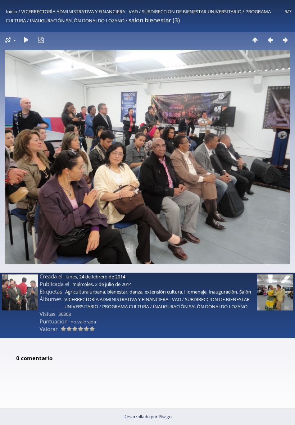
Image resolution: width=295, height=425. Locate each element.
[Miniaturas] (255, 40)
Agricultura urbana (85, 291)
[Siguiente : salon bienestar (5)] (285, 40)
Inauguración (223, 291)
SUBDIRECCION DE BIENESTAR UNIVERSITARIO (191, 11)
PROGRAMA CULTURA (125, 306)
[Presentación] (25, 40)
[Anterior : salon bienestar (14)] (270, 40)
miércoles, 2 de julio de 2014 (102, 284)
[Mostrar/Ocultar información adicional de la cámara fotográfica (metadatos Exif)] (41, 40)
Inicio (11, 11)
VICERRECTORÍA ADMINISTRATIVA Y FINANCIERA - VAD (79, 11)
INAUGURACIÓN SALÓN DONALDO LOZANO (77, 20)
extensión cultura (163, 291)
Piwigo (165, 416)
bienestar (117, 291)
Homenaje (195, 291)
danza (136, 291)
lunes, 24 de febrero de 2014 (95, 276)
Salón (245, 291)
